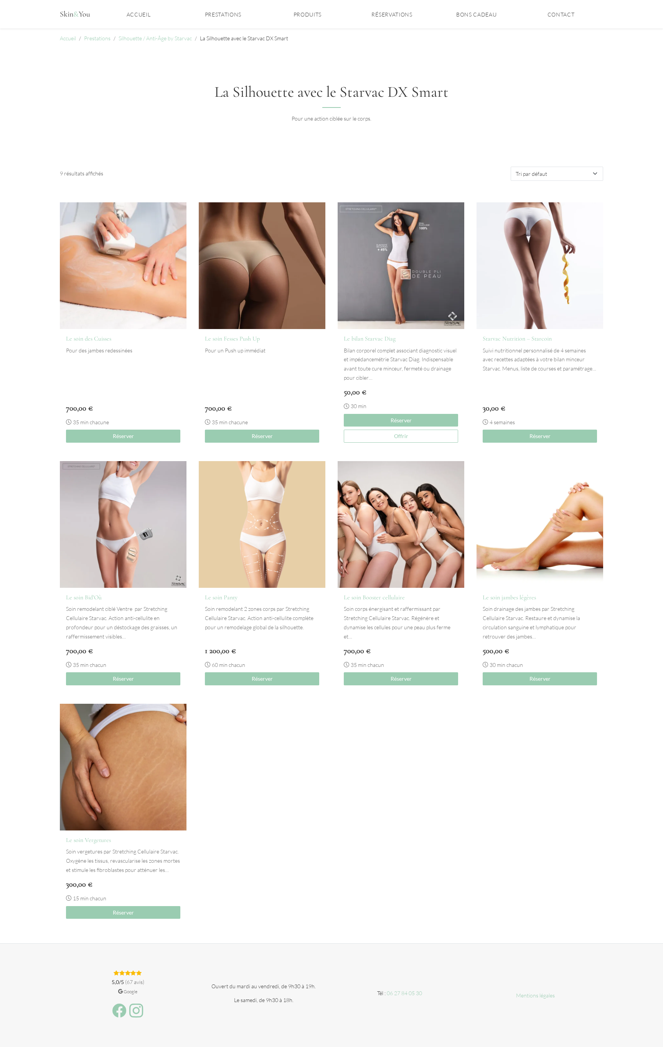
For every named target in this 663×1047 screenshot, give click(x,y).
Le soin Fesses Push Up (232, 338)
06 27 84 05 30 (404, 993)
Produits (308, 14)
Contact (561, 14)
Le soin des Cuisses (88, 338)
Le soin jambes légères (509, 597)
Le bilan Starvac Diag (370, 338)
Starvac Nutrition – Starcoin (517, 338)
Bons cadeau (476, 14)
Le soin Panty (221, 597)
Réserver (123, 436)
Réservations (391, 14)
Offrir (401, 436)
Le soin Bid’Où (84, 597)
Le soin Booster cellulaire (374, 597)
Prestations (223, 14)
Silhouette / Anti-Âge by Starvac (155, 38)
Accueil (139, 14)
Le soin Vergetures (88, 840)
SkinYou (75, 14)
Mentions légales (535, 995)
